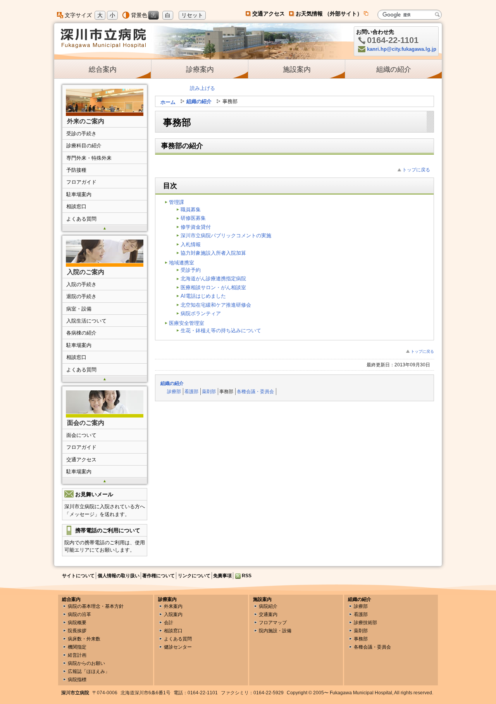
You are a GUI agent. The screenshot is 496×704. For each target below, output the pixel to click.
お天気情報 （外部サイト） (332, 13)
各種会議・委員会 (255, 391)
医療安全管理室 (186, 323)
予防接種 (76, 170)
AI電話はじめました (203, 296)
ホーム (168, 102)
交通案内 (268, 614)
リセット (192, 15)
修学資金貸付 (196, 227)
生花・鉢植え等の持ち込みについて (221, 330)
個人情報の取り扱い (119, 575)
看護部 (191, 391)
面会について (81, 435)
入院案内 (173, 614)
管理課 (176, 202)
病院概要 (77, 622)
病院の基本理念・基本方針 (96, 606)
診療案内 (200, 69)
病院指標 (77, 679)
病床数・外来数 (84, 639)
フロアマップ (273, 622)
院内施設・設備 (275, 630)
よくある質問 (81, 219)
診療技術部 (365, 622)
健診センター (178, 647)
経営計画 (77, 655)
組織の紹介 (393, 69)
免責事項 (222, 575)
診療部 (174, 391)
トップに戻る (416, 169)
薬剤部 (209, 391)
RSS (246, 575)
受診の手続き (81, 133)
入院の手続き (81, 284)
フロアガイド (81, 182)
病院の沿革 (79, 614)
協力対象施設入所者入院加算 (213, 253)
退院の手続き (81, 296)
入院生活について (86, 321)
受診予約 (191, 270)
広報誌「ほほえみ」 (89, 671)
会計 (168, 622)
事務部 (361, 639)
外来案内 (173, 606)
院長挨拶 (77, 630)
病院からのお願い (86, 663)
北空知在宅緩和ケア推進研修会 (216, 305)
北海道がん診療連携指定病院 (213, 278)
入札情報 (191, 244)
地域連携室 (181, 263)
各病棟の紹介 (81, 333)
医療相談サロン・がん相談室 (213, 287)
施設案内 (297, 69)
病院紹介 (268, 606)
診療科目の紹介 (84, 145)
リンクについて (194, 575)
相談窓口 (76, 206)
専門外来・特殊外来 (89, 158)
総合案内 (103, 69)
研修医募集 (193, 218)
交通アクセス (268, 13)
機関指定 (77, 647)
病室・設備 (78, 309)
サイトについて (78, 575)
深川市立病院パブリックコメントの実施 (226, 235)
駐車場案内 (78, 194)
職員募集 (191, 209)
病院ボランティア (201, 313)
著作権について (158, 575)
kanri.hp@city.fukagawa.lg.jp (401, 49)
